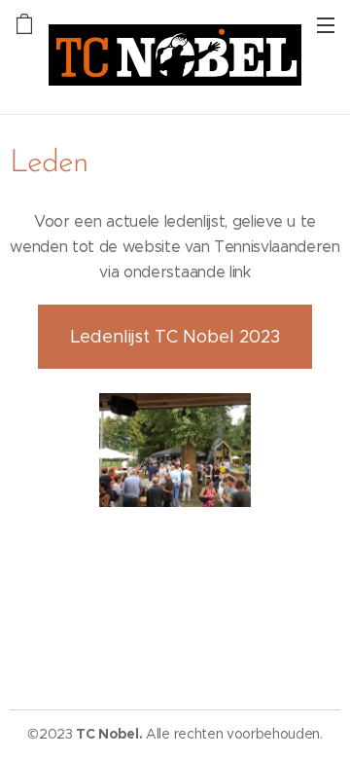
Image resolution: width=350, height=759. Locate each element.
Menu (325, 24)
